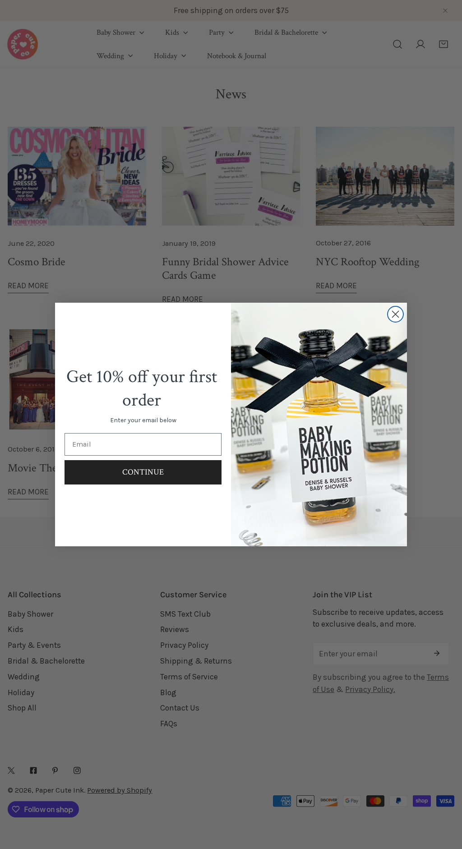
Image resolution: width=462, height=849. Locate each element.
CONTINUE (143, 472)
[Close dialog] (395, 314)
